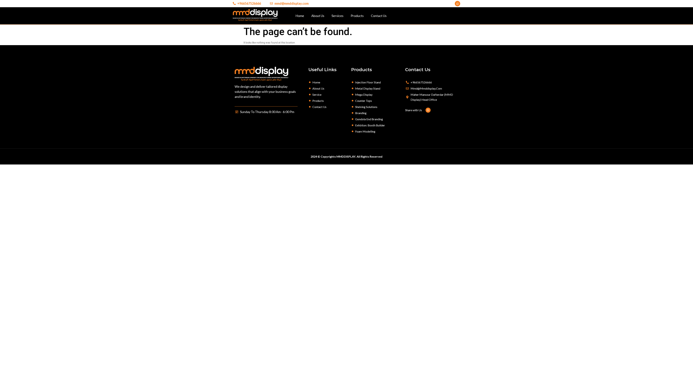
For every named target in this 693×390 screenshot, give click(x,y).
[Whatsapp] (457, 3)
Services (337, 16)
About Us (317, 16)
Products (357, 16)
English (685, 384)
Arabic (677, 384)
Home (299, 16)
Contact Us (379, 16)
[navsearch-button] (455, 15)
